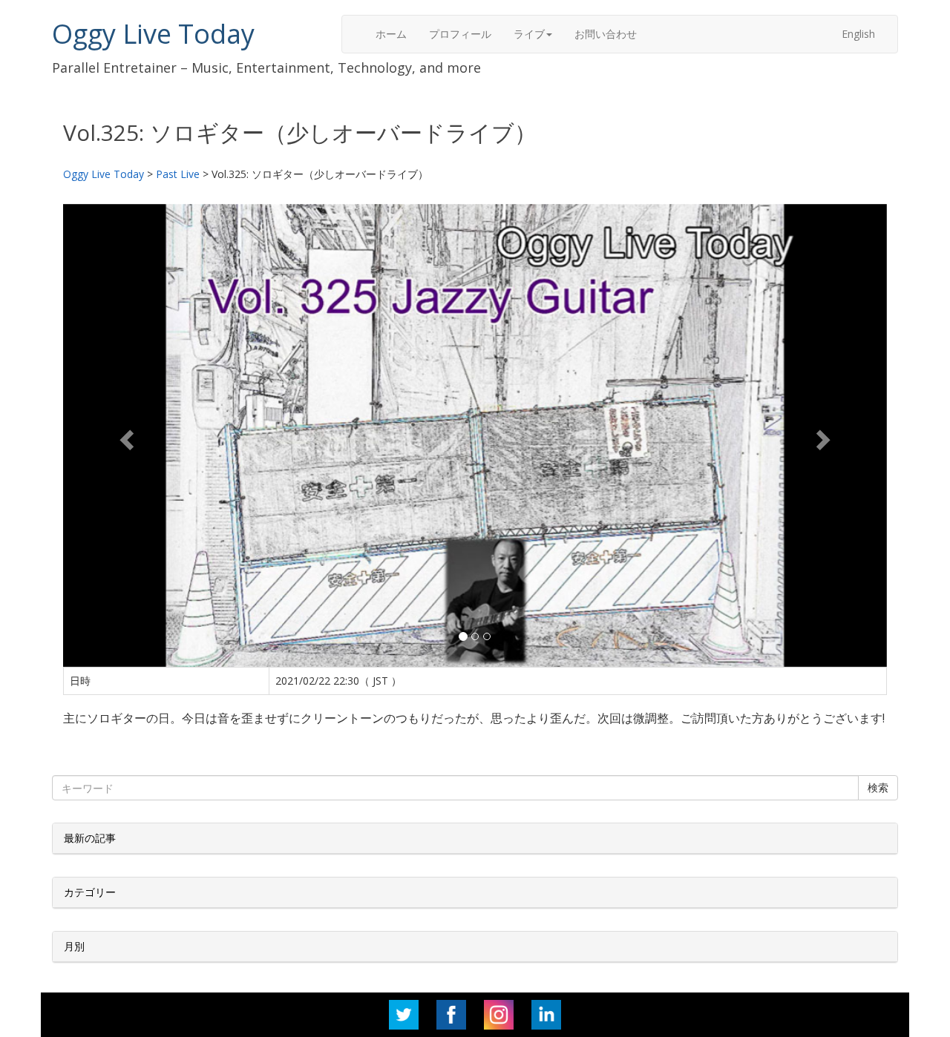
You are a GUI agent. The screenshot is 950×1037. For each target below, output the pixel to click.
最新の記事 (90, 838)
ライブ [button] (529, 34)
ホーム (391, 34)
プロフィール (460, 34)
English (858, 34)
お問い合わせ (605, 34)
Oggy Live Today (153, 34)
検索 (878, 787)
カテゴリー (90, 892)
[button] (125, 435)
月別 (74, 946)
